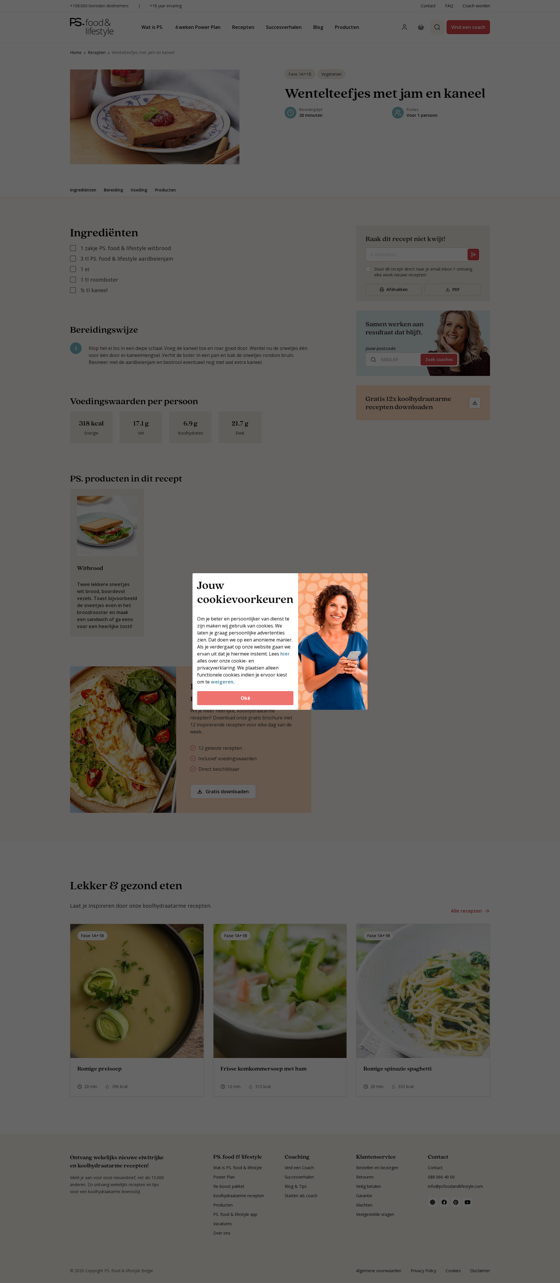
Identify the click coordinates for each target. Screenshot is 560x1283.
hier (285, 654)
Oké (245, 698)
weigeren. (223, 682)
